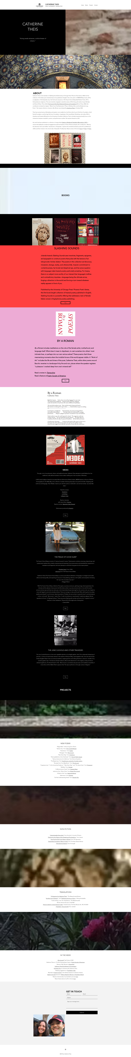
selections (57, 571)
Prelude (70, 767)
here (80, 128)
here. (90, 128)
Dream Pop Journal (75, 771)
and (88, 128)
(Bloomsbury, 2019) (74, 122)
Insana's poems (57, 972)
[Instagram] (65, 1049)
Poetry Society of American (78, 962)
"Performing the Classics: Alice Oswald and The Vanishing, (62, 837)
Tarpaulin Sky (75, 777)
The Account (76, 763)
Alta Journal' (61, 960)
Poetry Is (71, 508)
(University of (56, 95)
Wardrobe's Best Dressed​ (69, 504)
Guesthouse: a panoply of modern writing (72, 761)
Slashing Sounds (51, 974)
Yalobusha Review (71, 773)
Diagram (71, 775)
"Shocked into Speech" (61, 843)
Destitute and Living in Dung (68, 898)
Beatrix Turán (65, 496)
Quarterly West (74, 769)
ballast (71, 750)
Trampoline (71, 964)
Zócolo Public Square (77, 757)
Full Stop (65, 494)
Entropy (69, 502)
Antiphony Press (71, 108)
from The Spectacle (76, 839)
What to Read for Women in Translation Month (72, 974)
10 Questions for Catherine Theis (59, 896)
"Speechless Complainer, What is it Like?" (58, 841)
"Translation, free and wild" (62, 906)
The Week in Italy (71, 970)
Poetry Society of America (56, 376)
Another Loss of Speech (52, 898)
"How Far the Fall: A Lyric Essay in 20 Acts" (60, 839)
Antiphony (72, 754)
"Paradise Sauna (62, 569)
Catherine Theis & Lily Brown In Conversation (65, 966)
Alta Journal (71, 752)
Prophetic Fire (57, 968)
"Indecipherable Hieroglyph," (57, 835)
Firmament (89, 765)
